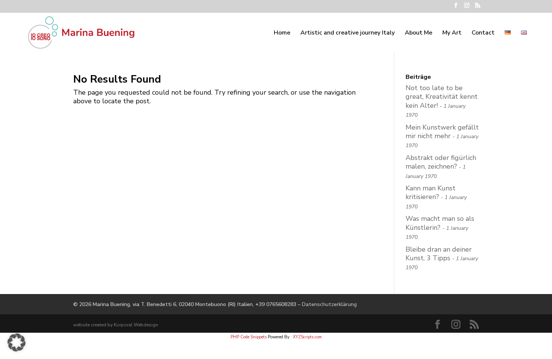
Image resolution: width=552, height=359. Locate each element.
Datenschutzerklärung (329, 304)
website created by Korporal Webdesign (115, 325)
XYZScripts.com (307, 337)
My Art (452, 33)
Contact (483, 33)
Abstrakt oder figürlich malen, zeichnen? (441, 162)
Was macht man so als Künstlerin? (440, 223)
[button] (16, 342)
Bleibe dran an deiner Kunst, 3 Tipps (439, 253)
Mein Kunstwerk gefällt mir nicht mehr (442, 131)
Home (282, 33)
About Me (418, 33)
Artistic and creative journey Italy (347, 33)
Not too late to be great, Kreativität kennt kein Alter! (442, 96)
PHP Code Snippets (249, 337)
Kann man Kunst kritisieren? (430, 192)
